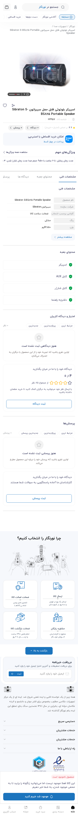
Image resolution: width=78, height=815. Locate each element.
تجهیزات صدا (60, 26)
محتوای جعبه (44, 177)
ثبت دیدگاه (39, 404)
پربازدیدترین (50, 325)
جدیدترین (33, 325)
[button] (13, 105)
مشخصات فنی (67, 177)
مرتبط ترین (67, 325)
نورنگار (72, 26)
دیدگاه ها (23, 177)
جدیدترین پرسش (29, 433)
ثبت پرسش (39, 498)
